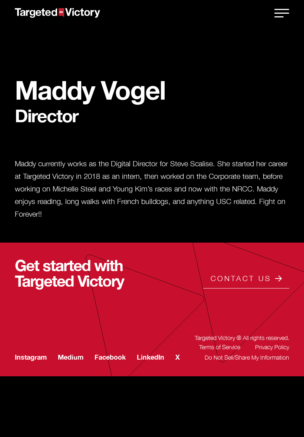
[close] (281, 13)
